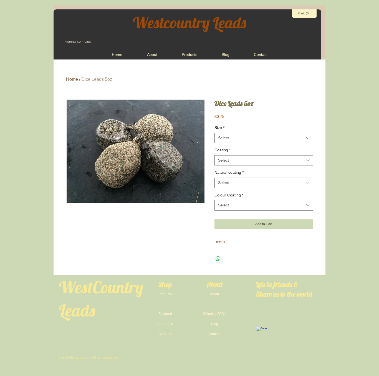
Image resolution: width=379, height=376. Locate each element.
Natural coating (229, 172)
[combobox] (263, 138)
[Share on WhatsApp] (218, 258)
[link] (304, 13)
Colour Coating (228, 195)
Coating (222, 150)
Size (219, 127)
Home (72, 79)
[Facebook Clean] (261, 332)
